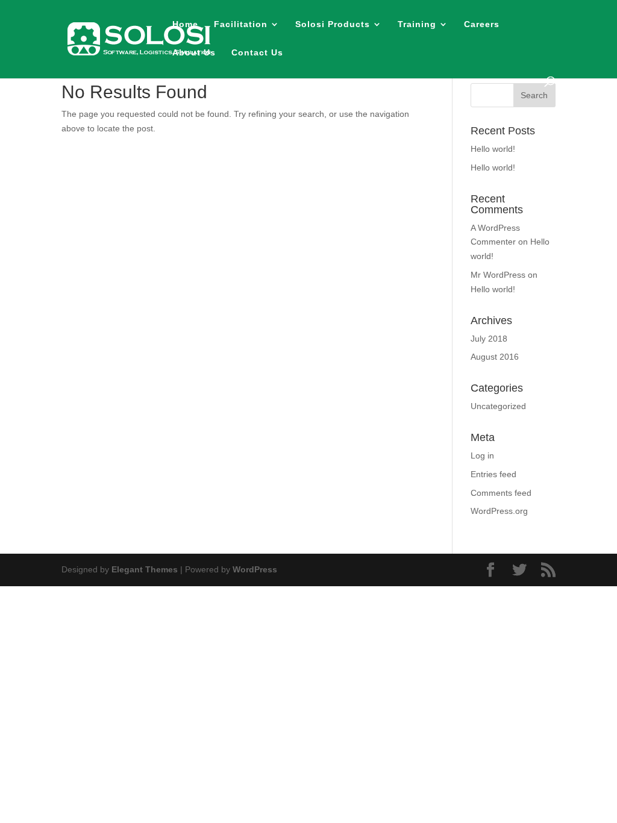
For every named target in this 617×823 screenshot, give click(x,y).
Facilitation (241, 24)
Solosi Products (332, 24)
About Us (194, 52)
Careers (482, 24)
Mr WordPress (498, 275)
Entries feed (493, 474)
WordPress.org (499, 511)
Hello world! (493, 149)
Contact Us (257, 52)
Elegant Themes (144, 569)
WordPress (255, 569)
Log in (482, 455)
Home (185, 24)
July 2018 (489, 338)
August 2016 (495, 356)
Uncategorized (498, 406)
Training (417, 24)
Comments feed (501, 493)
